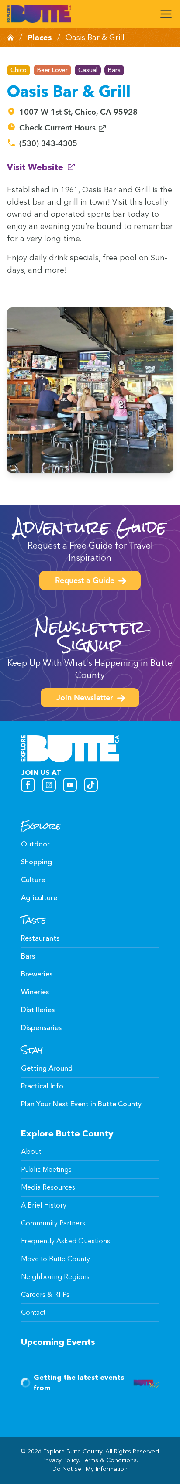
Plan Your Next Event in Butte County (81, 1104)
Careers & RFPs (45, 1294)
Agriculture (39, 898)
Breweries (36, 974)
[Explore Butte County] (39, 14)
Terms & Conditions (109, 1460)
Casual (87, 70)
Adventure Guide (90, 527)
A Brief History (43, 1205)
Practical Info (42, 1086)
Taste (33, 920)
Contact (33, 1312)
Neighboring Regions (55, 1276)
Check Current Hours (63, 128)
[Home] (10, 37)
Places (40, 37)
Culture (33, 880)
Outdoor (35, 844)
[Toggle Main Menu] (166, 14)
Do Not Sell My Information (90, 1469)
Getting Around (47, 1068)
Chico (18, 70)
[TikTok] (91, 785)
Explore (41, 826)
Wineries (35, 992)
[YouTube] (70, 785)
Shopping (36, 862)
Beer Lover (52, 70)
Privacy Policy (60, 1460)
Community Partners (53, 1223)
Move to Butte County (55, 1259)
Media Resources (48, 1187)
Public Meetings (46, 1169)
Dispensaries (41, 1027)
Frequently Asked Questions (65, 1241)
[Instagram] (49, 785)
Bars (114, 70)
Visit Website (41, 166)
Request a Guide (84, 581)
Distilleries (38, 1010)
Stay (32, 1050)
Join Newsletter (84, 699)
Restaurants (40, 938)
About (31, 1151)
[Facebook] (28, 785)
